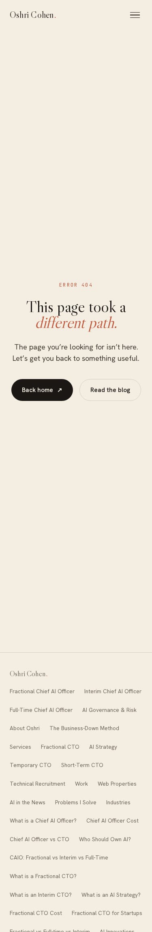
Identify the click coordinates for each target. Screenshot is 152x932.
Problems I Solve (75, 802)
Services (20, 746)
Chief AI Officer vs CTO (39, 839)
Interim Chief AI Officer (112, 691)
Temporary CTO (30, 765)
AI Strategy (103, 746)
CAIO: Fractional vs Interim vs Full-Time (59, 857)
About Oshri (25, 728)
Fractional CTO (60, 746)
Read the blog (110, 390)
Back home (42, 390)
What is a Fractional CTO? (43, 876)
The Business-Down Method (84, 728)
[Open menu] (136, 15)
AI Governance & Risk (109, 709)
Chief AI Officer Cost (112, 820)
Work (81, 783)
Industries (118, 802)
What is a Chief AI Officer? (43, 820)
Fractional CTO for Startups (107, 913)
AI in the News (27, 802)
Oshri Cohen (33, 14)
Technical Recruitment (37, 783)
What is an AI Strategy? (111, 894)
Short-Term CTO (82, 765)
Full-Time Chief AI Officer (41, 709)
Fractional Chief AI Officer (42, 691)
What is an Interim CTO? (41, 894)
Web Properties (117, 783)
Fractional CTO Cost (36, 913)
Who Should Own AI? (105, 839)
